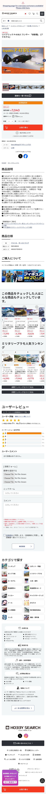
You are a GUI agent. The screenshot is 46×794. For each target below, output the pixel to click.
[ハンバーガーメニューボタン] (42, 14)
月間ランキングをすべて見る (22, 392)
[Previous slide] (1, 60)
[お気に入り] (30, 13)
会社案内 (11, 769)
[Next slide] (44, 60)
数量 (4, 121)
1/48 (12, 148)
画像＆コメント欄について (22, 416)
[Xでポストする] (20, 156)
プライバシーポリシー (33, 769)
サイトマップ (23, 775)
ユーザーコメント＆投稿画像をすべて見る (15, 412)
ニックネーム (9, 488)
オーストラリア (24, 243)
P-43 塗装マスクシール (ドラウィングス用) (17, 227)
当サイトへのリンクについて (33, 772)
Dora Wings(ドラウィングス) (21, 144)
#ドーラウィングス (13, 163)
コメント (7, 500)
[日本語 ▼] (25, 13)
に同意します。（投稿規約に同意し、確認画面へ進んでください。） (24, 536)
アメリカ (14, 243)
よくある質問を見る (22, 708)
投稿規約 (9, 535)
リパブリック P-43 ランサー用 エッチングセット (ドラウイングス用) (23, 224)
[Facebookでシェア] (25, 156)
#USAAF (4, 163)
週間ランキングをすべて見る (22, 387)
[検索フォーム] (37, 14)
